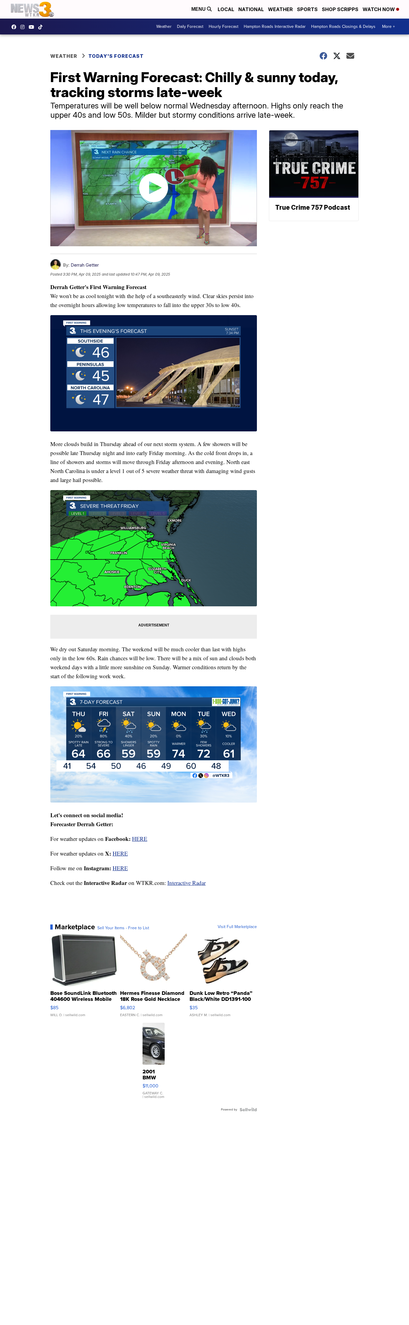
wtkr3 (24, 27)
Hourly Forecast (223, 26)
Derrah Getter (85, 265)
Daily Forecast (190, 26)
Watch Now (379, 9)
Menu (199, 9)
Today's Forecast (116, 56)
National (251, 9)
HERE (139, 838)
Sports (307, 9)
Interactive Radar (186, 882)
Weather (280, 9)
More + (388, 26)
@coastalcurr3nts (42, 27)
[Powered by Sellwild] (248, 1110)
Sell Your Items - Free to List (123, 928)
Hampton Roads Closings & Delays (343, 26)
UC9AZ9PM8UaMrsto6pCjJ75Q (33, 27)
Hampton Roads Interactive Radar (275, 26)
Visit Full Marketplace (237, 927)
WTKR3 (15, 27)
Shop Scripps (340, 9)
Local (226, 9)
